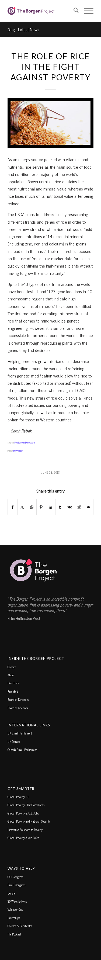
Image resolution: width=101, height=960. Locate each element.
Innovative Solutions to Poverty (25, 829)
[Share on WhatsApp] (31, 507)
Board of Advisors (18, 707)
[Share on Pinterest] (41, 507)
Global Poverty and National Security (29, 821)
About (11, 675)
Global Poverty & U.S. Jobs (23, 813)
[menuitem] (73, 11)
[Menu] (86, 11)
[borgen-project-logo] (42, 11)
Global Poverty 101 (19, 796)
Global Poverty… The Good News (26, 804)
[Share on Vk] (69, 507)
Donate (11, 893)
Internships (14, 917)
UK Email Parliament (20, 733)
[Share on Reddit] (78, 507)
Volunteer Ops (15, 909)
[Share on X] (22, 507)
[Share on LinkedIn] (50, 507)
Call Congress (15, 876)
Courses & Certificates (20, 925)
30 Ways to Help (17, 901)
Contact (12, 666)
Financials (13, 683)
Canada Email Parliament (22, 749)
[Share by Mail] (88, 507)
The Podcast (14, 934)
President (13, 691)
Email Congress (16, 884)
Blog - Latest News (23, 29)
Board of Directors (18, 699)
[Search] (73, 11)
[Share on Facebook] (12, 507)
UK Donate (14, 741)
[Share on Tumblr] (60, 507)
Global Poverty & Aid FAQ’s (23, 837)
